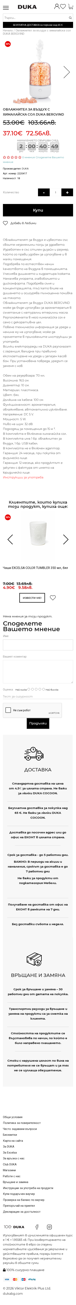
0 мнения (28, 157)
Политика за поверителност (22, 1123)
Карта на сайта (13, 1141)
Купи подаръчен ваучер (19, 1194)
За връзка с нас (14, 1158)
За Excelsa (10, 1152)
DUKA (25, 168)
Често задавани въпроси (20, 1129)
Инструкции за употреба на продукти (28, 1188)
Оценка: (8, 689)
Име (6, 636)
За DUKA (8, 1146)
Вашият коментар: (15, 656)
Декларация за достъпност (22, 1211)
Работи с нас (11, 1176)
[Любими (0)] (63, 7)
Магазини (9, 1170)
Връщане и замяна (15, 1182)
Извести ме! (32, 597)
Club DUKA (10, 1164)
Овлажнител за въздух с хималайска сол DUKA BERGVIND (37, 32)
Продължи (38, 723)
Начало (8, 30)
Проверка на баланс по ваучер (23, 1200)
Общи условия (12, 1117)
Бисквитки (10, 1134)
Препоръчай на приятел (19, 1205)
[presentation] (8, 539)
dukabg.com (13, 1293)
